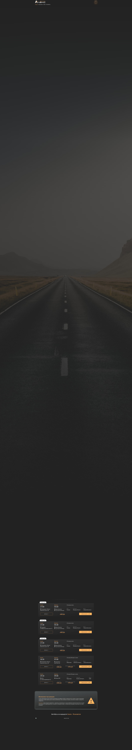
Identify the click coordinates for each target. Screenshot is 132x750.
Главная (36, 4)
